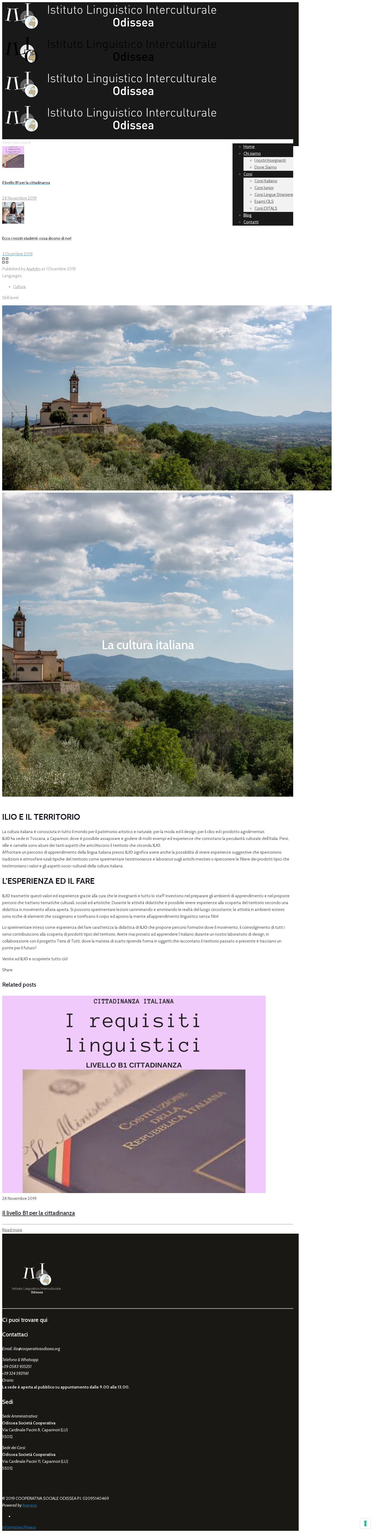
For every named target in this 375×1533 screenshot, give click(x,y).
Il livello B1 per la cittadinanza (38, 1213)
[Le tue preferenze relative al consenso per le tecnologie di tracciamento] (365, 1523)
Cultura (19, 286)
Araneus (30, 1505)
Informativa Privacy (19, 1527)
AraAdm (33, 268)
